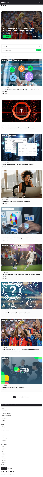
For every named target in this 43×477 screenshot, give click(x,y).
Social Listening (4, 418)
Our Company (3, 444)
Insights (3, 426)
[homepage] (8, 2)
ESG (2, 451)
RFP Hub (2, 464)
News (3, 446)
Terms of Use (4, 462)
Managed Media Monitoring (6, 413)
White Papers (4, 440)
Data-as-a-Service (4, 430)
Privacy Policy (4, 460)
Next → (27, 397)
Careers (3, 449)
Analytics (3, 420)
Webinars (3, 442)
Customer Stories (4, 438)
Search (38, 50)
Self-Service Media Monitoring (6, 415)
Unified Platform (4, 410)
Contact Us (3, 454)
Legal (2, 456)
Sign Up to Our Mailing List (9, 404)
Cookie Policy (4, 458)
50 (23, 397)
